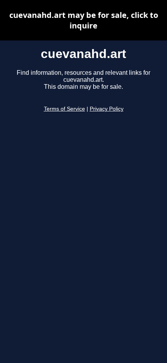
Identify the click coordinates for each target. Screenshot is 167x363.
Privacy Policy (107, 109)
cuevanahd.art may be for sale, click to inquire (83, 20)
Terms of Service (64, 109)
